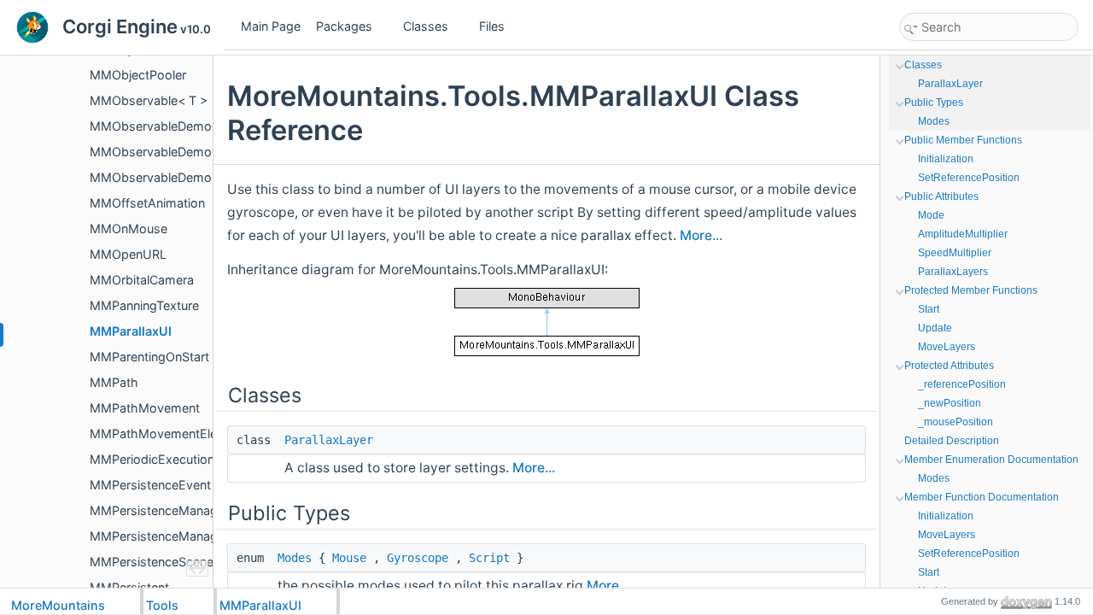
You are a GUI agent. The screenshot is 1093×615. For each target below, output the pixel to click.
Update (935, 328)
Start (928, 309)
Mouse (349, 558)
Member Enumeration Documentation (991, 460)
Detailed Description (951, 441)
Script (489, 558)
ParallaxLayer (328, 440)
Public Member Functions (963, 140)
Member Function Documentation (981, 497)
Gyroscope (417, 558)
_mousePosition (955, 422)
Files (492, 26)
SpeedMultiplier (954, 253)
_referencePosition (962, 384)
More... (701, 235)
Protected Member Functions (970, 290)
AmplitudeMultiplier (963, 234)
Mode (931, 215)
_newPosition (949, 403)
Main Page (271, 26)
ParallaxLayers (953, 272)
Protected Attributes (949, 366)
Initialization (945, 159)
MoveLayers (946, 347)
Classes (425, 26)
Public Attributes (941, 196)
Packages (344, 26)
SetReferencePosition (969, 178)
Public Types (933, 102)
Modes (295, 558)
